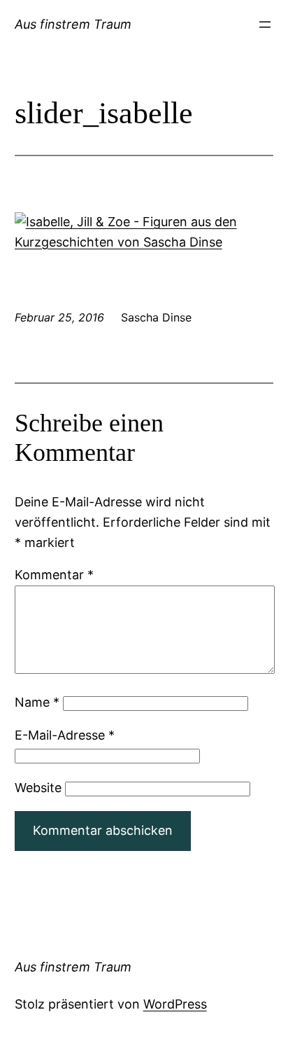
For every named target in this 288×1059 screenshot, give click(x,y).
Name (37, 702)
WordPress (175, 1004)
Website (38, 787)
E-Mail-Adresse (65, 735)
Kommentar (54, 574)
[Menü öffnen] (265, 24)
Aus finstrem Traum (73, 24)
